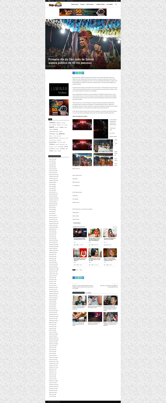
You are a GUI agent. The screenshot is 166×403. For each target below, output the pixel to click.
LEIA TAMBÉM (109, 4)
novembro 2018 (52, 340)
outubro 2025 (52, 178)
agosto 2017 (51, 369)
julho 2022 (51, 254)
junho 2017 (51, 373)
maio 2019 (51, 328)
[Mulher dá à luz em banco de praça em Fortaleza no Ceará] (95, 300)
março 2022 (51, 262)
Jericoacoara (59, 135)
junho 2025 (51, 186)
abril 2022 (51, 260)
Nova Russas (52, 142)
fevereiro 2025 (52, 194)
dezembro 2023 (52, 221)
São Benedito (52, 148)
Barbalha (58, 122)
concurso (56, 127)
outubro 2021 (52, 271)
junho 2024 (51, 209)
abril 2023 (51, 236)
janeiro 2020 (52, 312)
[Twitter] (76, 73)
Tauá (67, 148)
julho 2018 (51, 347)
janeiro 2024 (52, 219)
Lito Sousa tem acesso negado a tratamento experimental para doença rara (78, 307)
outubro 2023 (52, 225)
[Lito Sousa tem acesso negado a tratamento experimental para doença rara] (79, 300)
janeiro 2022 (52, 266)
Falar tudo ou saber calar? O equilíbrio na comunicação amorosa (109, 286)
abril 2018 (51, 353)
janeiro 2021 (52, 289)
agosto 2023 (51, 229)
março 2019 (51, 332)
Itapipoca (50, 135)
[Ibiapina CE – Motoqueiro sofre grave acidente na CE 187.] (95, 317)
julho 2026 (51, 161)
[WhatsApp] (79, 73)
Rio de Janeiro (51, 146)
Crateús (61, 127)
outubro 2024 (52, 201)
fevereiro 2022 (52, 264)
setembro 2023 (52, 227)
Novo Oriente (59, 142)
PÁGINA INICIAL (74, 4)
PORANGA (52, 144)
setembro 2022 (52, 250)
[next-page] (75, 328)
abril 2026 (51, 166)
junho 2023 (51, 233)
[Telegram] (82, 73)
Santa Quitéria (60, 146)
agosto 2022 (51, 252)
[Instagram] (117, 1)
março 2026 (51, 168)
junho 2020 (51, 303)
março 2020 (51, 308)
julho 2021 (51, 277)
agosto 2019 (51, 322)
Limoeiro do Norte (62, 138)
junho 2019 (51, 326)
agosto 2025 (51, 182)
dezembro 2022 (52, 244)
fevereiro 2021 (52, 287)
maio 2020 (51, 305)
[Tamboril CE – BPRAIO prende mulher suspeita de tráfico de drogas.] (79, 317)
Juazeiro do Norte (53, 138)
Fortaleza (55, 129)
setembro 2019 (52, 320)
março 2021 (51, 285)
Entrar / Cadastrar (70, 0)
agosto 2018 (51, 345)
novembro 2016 (52, 386)
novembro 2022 (52, 246)
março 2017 (51, 378)
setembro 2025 (52, 180)
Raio (66, 144)
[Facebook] (114, 1)
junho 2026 (51, 163)
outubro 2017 (52, 365)
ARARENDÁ (52, 122)
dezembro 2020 (52, 291)
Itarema (54, 135)
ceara (77, 269)
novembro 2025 (52, 176)
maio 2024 (51, 211)
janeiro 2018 (52, 359)
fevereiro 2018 (52, 357)
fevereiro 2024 (52, 217)
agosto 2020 (51, 299)
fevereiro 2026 (52, 170)
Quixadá (57, 144)
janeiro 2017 (52, 382)
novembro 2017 (52, 363)
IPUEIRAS (82, 4)
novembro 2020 (52, 293)
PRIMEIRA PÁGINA (100, 4)
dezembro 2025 (52, 174)
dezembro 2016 (52, 384)
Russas (56, 146)
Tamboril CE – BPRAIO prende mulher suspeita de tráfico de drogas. (78, 324)
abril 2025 (51, 190)
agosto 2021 (51, 275)
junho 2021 (51, 279)
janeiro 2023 (52, 242)
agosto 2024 (51, 205)
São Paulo (57, 148)
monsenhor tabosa (52, 140)
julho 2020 (51, 301)
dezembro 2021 (52, 268)
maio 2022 (51, 258)
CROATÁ (50, 129)
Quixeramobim (62, 144)
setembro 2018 (52, 343)
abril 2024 (51, 213)
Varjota (59, 150)
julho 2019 (51, 324)
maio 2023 (51, 235)
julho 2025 (51, 184)
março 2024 (51, 215)
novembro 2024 (52, 200)
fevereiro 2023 (52, 240)
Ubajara (55, 150)
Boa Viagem (63, 122)
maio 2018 (51, 351)
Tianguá (51, 150)
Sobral (80, 269)
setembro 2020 (52, 297)
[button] (116, 4)
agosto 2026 (51, 159)
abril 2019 (51, 330)
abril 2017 (51, 376)
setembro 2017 (52, 367)
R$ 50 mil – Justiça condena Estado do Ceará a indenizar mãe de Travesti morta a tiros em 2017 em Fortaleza (82, 287)
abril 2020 (51, 306)
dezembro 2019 (52, 314)
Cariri (62, 124)
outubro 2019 (52, 318)
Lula (67, 138)
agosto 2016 (51, 392)
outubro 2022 (52, 248)
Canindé (58, 124)
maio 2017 (51, 375)
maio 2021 (51, 281)
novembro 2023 (52, 223)
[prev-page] (73, 328)
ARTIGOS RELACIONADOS (78, 292)
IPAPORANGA (52, 134)
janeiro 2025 (52, 196)
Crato (65, 127)
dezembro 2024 (52, 198)
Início (49, 17)
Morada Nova (59, 140)
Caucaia (65, 124)
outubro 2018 (52, 341)
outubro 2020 (52, 295)
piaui (64, 142)
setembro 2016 (52, 390)
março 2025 (51, 192)
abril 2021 (51, 283)
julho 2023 (51, 231)
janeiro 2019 (52, 336)
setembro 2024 (52, 203)
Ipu (57, 133)
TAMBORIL (62, 148)
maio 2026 (51, 165)
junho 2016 (51, 396)
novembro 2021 (52, 270)
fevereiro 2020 (52, 310)
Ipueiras (62, 133)
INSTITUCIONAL (89, 4)
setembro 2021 (52, 273)
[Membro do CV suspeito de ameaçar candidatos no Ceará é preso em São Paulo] (110, 317)
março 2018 (51, 355)
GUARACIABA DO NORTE (54, 131)
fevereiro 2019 (52, 334)
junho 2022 (51, 256)
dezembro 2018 (52, 338)
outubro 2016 (52, 388)
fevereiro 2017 (52, 380)
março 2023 (51, 238)
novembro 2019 (52, 316)
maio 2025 (51, 188)
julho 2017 (51, 371)
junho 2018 (51, 349)
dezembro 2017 (52, 361)
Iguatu (60, 131)
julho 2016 (51, 394)
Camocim (54, 124)
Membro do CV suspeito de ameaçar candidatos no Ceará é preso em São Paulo (110, 324)
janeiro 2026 (52, 172)
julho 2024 (51, 207)
